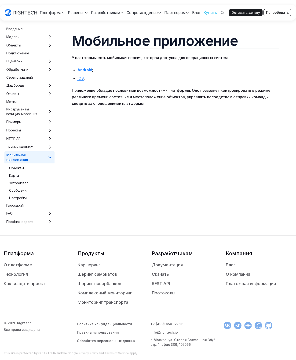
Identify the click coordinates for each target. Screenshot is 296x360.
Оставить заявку (245, 12)
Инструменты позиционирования (21, 111)
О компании (238, 274)
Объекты (13, 45)
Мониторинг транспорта (103, 302)
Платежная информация (251, 283)
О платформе (18, 264)
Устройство (19, 183)
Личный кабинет (19, 147)
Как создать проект (24, 283)
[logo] (21, 12)
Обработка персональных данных (106, 341)
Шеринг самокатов (97, 274)
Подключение (17, 53)
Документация (167, 264)
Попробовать (277, 12)
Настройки (18, 198)
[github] (268, 325)
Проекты (13, 130)
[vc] (258, 325)
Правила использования (98, 332)
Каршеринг (89, 264)
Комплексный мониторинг (105, 292)
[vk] (227, 325)
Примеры (14, 122)
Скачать (160, 274)
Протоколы (163, 292)
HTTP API (13, 139)
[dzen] (248, 325)
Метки (11, 102)
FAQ (9, 213)
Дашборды (15, 85)
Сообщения (18, 190)
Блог (230, 264)
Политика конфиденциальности (104, 324)
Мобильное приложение (17, 157)
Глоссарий (15, 205)
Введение (14, 29)
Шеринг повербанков (99, 283)
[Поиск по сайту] (222, 12)
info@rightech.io (164, 332)
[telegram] (237, 325)
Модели (12, 37)
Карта (14, 175)
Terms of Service (117, 353)
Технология (16, 274)
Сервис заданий (19, 77)
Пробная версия (19, 222)
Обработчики (17, 69)
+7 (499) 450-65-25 (166, 324)
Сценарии (14, 61)
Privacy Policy (88, 353)
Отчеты (12, 94)
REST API (161, 283)
